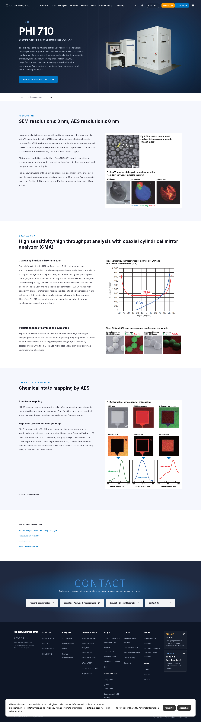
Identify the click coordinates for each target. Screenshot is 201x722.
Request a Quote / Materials (122, 603)
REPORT (147, 674)
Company (120, 5)
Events (84, 5)
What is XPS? (87, 652)
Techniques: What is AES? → (30, 535)
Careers (126, 663)
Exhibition (147, 643)
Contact (127, 632)
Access (64, 648)
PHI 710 (45, 643)
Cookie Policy (182, 717)
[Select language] (142, 5)
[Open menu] (193, 5)
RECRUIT (167, 5)
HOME (21, 97)
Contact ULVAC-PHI (131, 647)
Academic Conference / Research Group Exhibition (152, 652)
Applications (87, 673)
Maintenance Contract (112, 661)
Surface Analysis (59, 5)
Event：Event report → (28, 546)
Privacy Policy (170, 717)
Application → (24, 541)
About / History (68, 643)
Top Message (67, 638)
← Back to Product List (29, 494)
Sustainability (106, 5)
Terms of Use (157, 717)
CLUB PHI (181, 5)
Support (74, 5)
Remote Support (110, 656)
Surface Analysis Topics (90, 668)
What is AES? (87, 663)
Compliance (108, 679)
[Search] (136, 5)
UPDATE (147, 679)
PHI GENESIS (47, 638)
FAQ (105, 667)
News (93, 5)
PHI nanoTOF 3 (48, 648)
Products (44, 5)
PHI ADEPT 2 (47, 654)
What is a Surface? (89, 638)
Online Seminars (150, 638)
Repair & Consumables (40, 603)
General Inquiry (129, 658)
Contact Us (154, 603)
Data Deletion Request (132, 652)
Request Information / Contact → (38, 79)
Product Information (34, 97)
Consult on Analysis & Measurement (80, 603)
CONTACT (153, 5)
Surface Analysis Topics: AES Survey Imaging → (38, 530)
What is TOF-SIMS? (89, 658)
